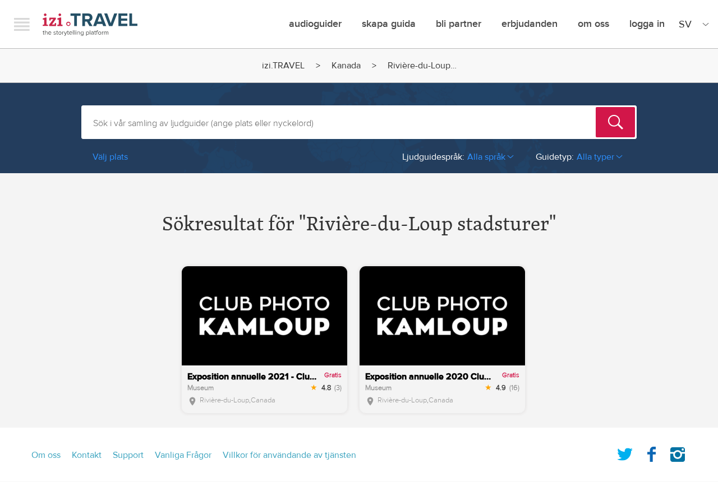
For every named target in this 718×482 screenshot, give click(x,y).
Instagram (678, 452)
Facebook (651, 452)
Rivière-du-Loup (224, 400)
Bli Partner (458, 24)
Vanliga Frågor (183, 455)
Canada (263, 400)
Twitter (625, 452)
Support (128, 455)
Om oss (593, 24)
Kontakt (87, 455)
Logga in (647, 24)
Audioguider (315, 24)
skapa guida (389, 24)
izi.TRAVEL (90, 24)
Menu (22, 24)
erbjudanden (529, 24)
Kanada (346, 65)
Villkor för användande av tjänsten (289, 455)
